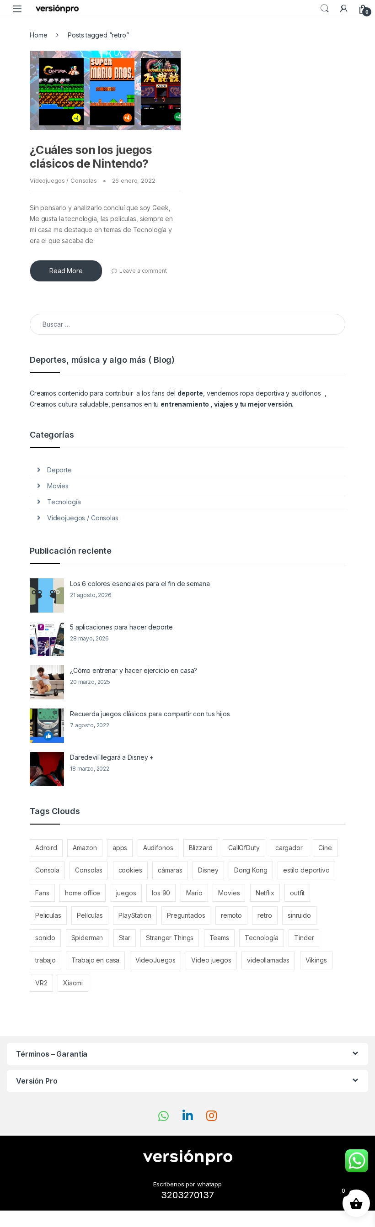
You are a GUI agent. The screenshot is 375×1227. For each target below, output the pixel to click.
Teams (219, 937)
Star (124, 937)
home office (82, 893)
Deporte (59, 470)
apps (119, 847)
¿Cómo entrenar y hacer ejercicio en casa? (133, 670)
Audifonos (158, 847)
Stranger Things (169, 937)
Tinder (304, 937)
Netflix (265, 893)
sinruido (299, 915)
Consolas (88, 870)
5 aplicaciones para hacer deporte (121, 627)
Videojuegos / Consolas (63, 180)
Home (38, 35)
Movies (58, 486)
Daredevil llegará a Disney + (112, 757)
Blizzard (201, 847)
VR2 (41, 983)
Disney (208, 870)
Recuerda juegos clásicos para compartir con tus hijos (150, 714)
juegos (126, 893)
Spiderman (87, 937)
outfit (297, 893)
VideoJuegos (155, 960)
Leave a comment (143, 270)
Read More (66, 271)
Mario (194, 893)
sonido (45, 937)
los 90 (161, 893)
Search (325, 9)
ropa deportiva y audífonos (280, 393)
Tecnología (64, 502)
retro (264, 915)
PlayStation (134, 915)
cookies (130, 870)
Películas (90, 915)
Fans (42, 893)
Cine (325, 847)
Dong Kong (251, 870)
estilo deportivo (306, 870)
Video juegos (211, 960)
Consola (47, 870)
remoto (231, 915)
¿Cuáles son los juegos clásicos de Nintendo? (91, 156)
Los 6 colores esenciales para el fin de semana (140, 583)
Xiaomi (73, 983)
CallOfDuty (244, 847)
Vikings (316, 960)
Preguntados (186, 915)
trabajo (45, 960)
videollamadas (268, 960)
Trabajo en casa (95, 960)
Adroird (46, 847)
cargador (289, 847)
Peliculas (48, 915)
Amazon (84, 847)
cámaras (170, 870)
